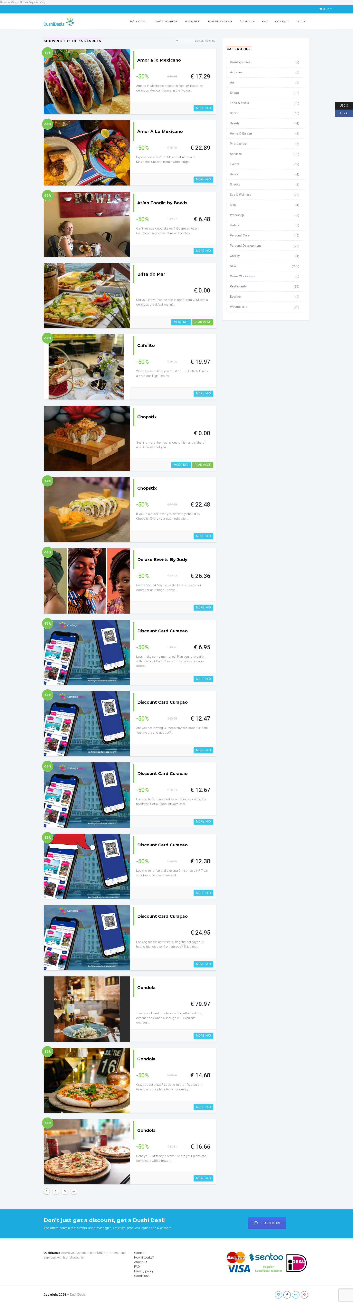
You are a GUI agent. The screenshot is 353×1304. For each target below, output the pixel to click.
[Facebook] (287, 1295)
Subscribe (193, 21)
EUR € (341, 113)
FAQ (265, 21)
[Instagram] (278, 1295)
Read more (203, 322)
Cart (327, 9)
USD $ (341, 105)
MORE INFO (203, 108)
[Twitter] (295, 1295)
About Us (247, 21)
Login (301, 21)
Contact (282, 21)
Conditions (141, 1276)
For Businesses (220, 21)
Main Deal (138, 21)
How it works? (165, 21)
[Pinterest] (304, 1295)
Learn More (271, 1223)
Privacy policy (143, 1271)
